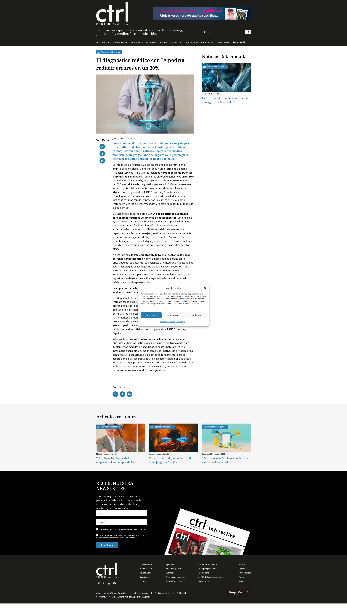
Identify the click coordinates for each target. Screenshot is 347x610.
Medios (242, 564)
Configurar (196, 315)
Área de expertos (173, 568)
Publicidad (181, 593)
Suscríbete (144, 577)
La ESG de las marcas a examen (212, 577)
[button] (205, 288)
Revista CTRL (145, 572)
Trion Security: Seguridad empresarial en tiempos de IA (115, 460)
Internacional (204, 572)
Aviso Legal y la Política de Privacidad (131, 529)
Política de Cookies (167, 322)
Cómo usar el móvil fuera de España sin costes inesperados (225, 460)
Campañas (170, 572)
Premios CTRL (146, 568)
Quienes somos (146, 564)
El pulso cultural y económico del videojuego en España (170, 460)
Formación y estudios (207, 564)
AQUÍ (184, 299)
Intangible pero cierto (207, 568)
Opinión (242, 568)
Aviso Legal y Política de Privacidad (111, 593)
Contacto (144, 581)
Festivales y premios (175, 581)
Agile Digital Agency (141, 596)
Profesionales (245, 572)
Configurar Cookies (163, 593)
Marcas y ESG (204, 581)
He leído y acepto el (123, 529)
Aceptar (151, 315)
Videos (242, 581)
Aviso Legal (180, 322)
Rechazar (173, 315)
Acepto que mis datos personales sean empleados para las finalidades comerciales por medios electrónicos (121, 536)
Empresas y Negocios (175, 577)
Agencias (170, 564)
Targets (242, 577)
